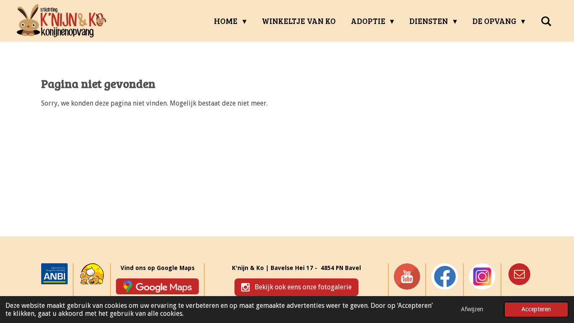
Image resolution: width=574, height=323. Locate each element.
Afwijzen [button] (472, 309)
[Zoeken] (546, 21)
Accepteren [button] (536, 309)
